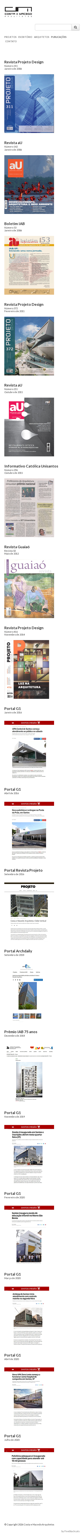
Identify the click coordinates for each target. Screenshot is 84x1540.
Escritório (25, 37)
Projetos (10, 37)
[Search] (75, 27)
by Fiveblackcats (70, 1531)
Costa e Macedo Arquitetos (60, 13)
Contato (11, 41)
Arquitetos (41, 37)
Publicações (59, 37)
